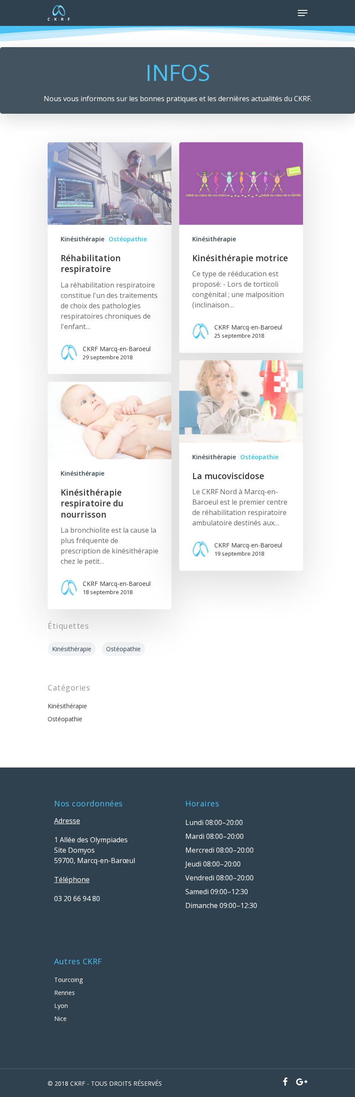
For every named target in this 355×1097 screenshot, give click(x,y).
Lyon (61, 1005)
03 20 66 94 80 (77, 898)
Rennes (64, 992)
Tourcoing (68, 979)
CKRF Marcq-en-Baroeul (117, 349)
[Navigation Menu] (302, 13)
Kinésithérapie (82, 239)
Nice (60, 1018)
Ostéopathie (128, 239)
